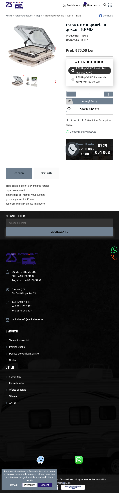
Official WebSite (66, 479)
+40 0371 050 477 (22, 310)
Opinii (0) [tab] (46, 173)
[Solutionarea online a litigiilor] (73, 487)
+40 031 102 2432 (22, 306)
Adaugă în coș (89, 101)
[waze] (40, 460)
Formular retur (16, 383)
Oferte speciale (17, 389)
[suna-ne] (114, 257)
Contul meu (15, 376)
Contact (13, 360)
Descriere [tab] (19, 173)
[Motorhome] (15, 5)
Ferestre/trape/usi (24, 15)
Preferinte (29, 485)
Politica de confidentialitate (24, 353)
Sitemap (13, 396)
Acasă (9, 15)
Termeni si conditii (19, 340)
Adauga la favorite (89, 108)
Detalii (14, 485)
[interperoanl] (59, 483)
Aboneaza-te (59, 231)
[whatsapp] (79, 460)
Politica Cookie (17, 347)
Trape (39, 15)
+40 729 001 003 (21, 302)
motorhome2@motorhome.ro (27, 319)
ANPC (12, 402)
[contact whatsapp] (114, 249)
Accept (45, 485)
